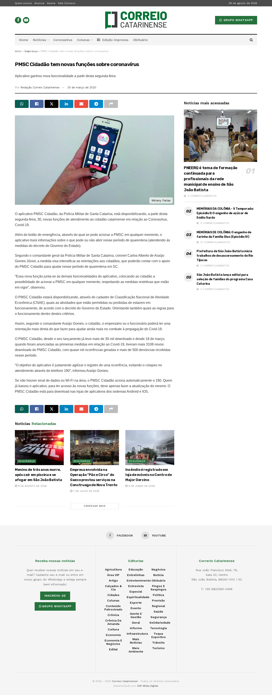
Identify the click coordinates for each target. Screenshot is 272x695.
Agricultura (113, 569)
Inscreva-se (55, 595)
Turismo (158, 648)
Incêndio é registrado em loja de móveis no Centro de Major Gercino (148, 475)
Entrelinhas (135, 575)
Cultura (113, 629)
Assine (51, 3)
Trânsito (158, 642)
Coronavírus (62, 40)
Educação (136, 569)
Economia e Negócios (113, 642)
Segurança (31, 51)
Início (18, 51)
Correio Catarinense (125, 681)
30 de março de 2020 (81, 87)
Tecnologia (158, 628)
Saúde (158, 611)
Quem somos (23, 3)
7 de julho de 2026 (85, 491)
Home (23, 40)
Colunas (83, 40)
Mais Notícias (136, 640)
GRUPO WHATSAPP (237, 20)
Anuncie (39, 3)
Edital (113, 649)
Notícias (39, 40)
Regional (158, 606)
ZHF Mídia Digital (147, 685)
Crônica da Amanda (113, 622)
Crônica (113, 615)
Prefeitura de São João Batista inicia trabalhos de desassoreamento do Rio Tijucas (225, 255)
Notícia (158, 575)
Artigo (113, 580)
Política (158, 595)
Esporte (136, 602)
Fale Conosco (66, 3)
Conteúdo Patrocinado (113, 607)
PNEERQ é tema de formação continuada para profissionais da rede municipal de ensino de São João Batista (210, 179)
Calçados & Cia (113, 587)
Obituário (140, 40)
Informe (136, 628)
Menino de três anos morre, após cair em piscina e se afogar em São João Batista (38, 475)
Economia (113, 635)
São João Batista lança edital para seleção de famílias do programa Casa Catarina (225, 279)
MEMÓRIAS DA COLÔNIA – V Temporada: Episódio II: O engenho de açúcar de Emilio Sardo (225, 213)
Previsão (158, 600)
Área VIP (113, 575)
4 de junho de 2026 (141, 485)
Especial (135, 591)
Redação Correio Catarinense (40, 87)
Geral (136, 622)
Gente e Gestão (136, 615)
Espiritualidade (138, 597)
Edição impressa (115, 40)
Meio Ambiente (136, 649)
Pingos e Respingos (158, 587)
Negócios (159, 569)
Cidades (113, 595)
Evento (135, 608)
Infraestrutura (137, 633)
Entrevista (136, 586)
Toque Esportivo (158, 635)
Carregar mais (95, 506)
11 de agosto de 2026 (32, 485)
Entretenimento (139, 580)
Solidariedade (159, 622)
